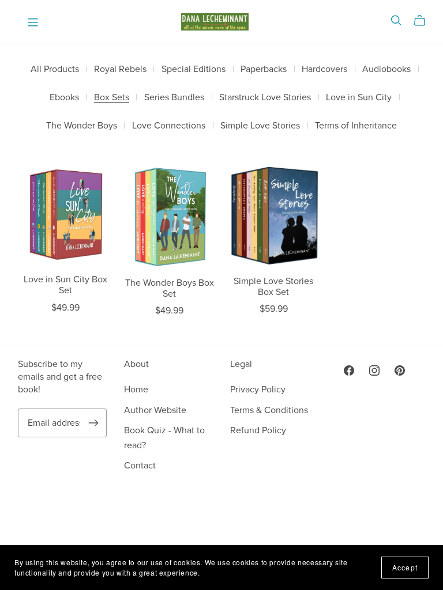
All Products (55, 69)
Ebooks (64, 97)
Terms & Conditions (269, 410)
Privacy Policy (258, 389)
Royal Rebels (120, 69)
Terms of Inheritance (356, 125)
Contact (140, 465)
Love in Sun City (359, 97)
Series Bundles (174, 97)
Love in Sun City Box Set (65, 285)
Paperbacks (264, 69)
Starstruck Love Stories (265, 97)
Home (136, 389)
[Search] (396, 20)
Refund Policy (258, 430)
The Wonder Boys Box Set (169, 288)
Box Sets (111, 97)
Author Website (155, 410)
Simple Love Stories (260, 125)
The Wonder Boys (81, 125)
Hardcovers (324, 69)
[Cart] (424, 21)
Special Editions (194, 69)
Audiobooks (386, 69)
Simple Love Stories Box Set (273, 286)
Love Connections (168, 125)
